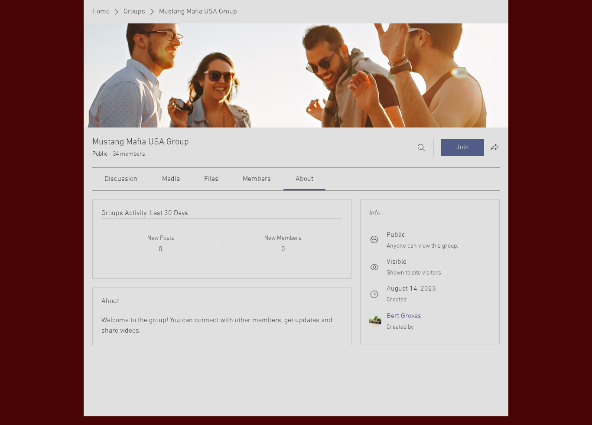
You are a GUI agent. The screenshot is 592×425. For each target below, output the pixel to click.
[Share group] (494, 147)
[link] (120, 179)
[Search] (421, 147)
